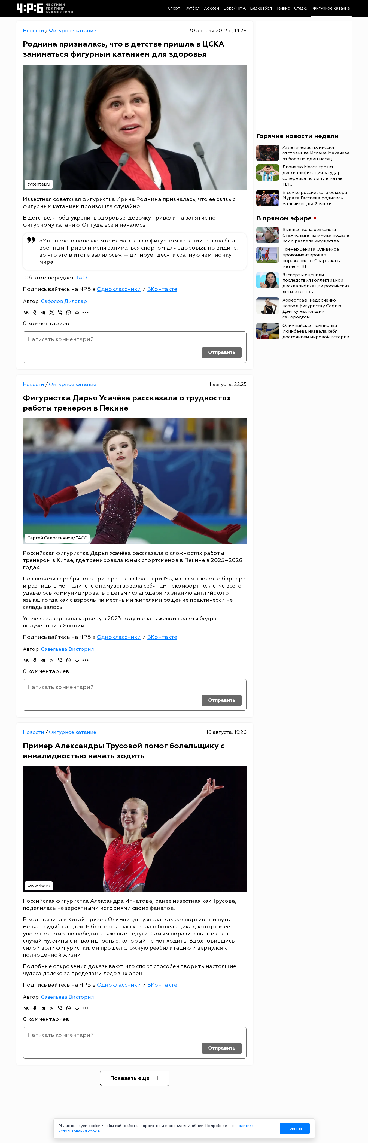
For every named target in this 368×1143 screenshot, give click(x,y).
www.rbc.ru (38, 886)
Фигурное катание (331, 8)
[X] (51, 312)
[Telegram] (43, 312)
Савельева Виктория (67, 649)
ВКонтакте (162, 289)
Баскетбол (261, 8)
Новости (34, 31)
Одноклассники (119, 289)
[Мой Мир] (77, 312)
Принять (295, 1128)
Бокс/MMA (234, 8)
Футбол (192, 8)
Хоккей (211, 8)
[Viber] (60, 312)
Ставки (301, 8)
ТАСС (82, 277)
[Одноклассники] (34, 312)
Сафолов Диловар (64, 301)
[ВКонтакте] (26, 312)
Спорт (174, 8)
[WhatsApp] (68, 312)
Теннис (283, 8)
